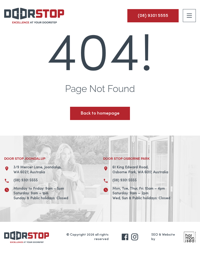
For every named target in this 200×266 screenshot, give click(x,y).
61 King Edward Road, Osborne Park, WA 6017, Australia (140, 169)
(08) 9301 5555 (26, 180)
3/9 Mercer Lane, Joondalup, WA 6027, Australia (37, 169)
